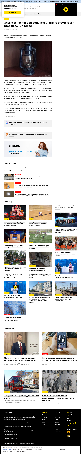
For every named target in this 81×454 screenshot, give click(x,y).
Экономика (57, 414)
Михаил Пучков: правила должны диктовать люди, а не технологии (20, 357)
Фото (43, 419)
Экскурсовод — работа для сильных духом (21, 395)
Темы (43, 422)
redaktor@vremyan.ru (12, 434)
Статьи (44, 414)
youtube (70, 423)
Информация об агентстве (10, 438)
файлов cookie (7, 449)
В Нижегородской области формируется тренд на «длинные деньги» (58, 396)
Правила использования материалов (13, 439)
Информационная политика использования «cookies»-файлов (19, 443)
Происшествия (58, 426)
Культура (57, 422)
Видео (43, 424)
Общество (57, 417)
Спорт (56, 419)
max (70, 425)
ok (75, 423)
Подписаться (13, 12)
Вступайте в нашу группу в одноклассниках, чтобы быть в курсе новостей (28, 135)
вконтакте (68, 423)
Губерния (57, 424)
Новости (44, 412)
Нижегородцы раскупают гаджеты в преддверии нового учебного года (59, 357)
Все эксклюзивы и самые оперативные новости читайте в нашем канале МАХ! (28, 123)
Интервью (44, 417)
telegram (73, 423)
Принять (62, 449)
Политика (57, 412)
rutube (68, 425)
